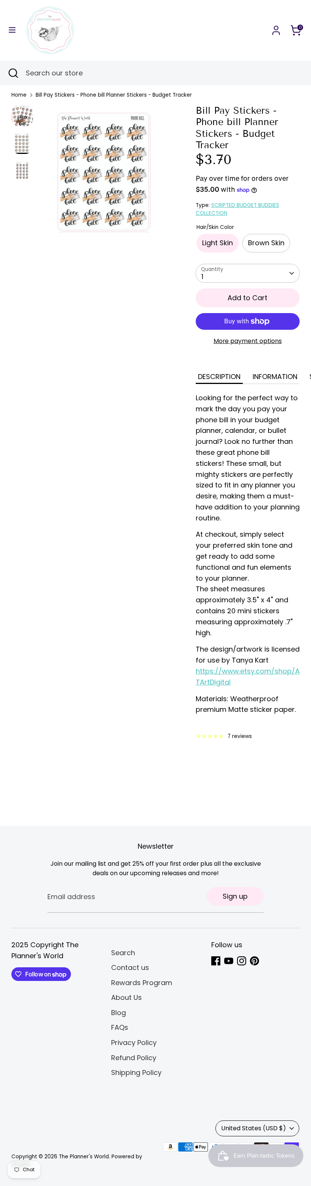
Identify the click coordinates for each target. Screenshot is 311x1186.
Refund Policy (133, 1057)
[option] (106, 175)
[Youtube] (228, 960)
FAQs (119, 1027)
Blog (118, 1012)
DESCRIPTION (219, 376)
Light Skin (217, 243)
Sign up (235, 896)
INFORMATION (275, 376)
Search (123, 952)
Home (19, 95)
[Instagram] (241, 960)
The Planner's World (84, 1156)
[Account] (276, 28)
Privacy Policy (134, 1042)
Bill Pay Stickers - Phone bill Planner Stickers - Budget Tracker (114, 95)
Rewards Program (141, 982)
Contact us (130, 967)
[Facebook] (215, 960)
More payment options (248, 341)
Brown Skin (266, 243)
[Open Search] (13, 72)
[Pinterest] (254, 960)
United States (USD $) (253, 1128)
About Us (126, 997)
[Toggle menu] (12, 30)
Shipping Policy (136, 1072)
